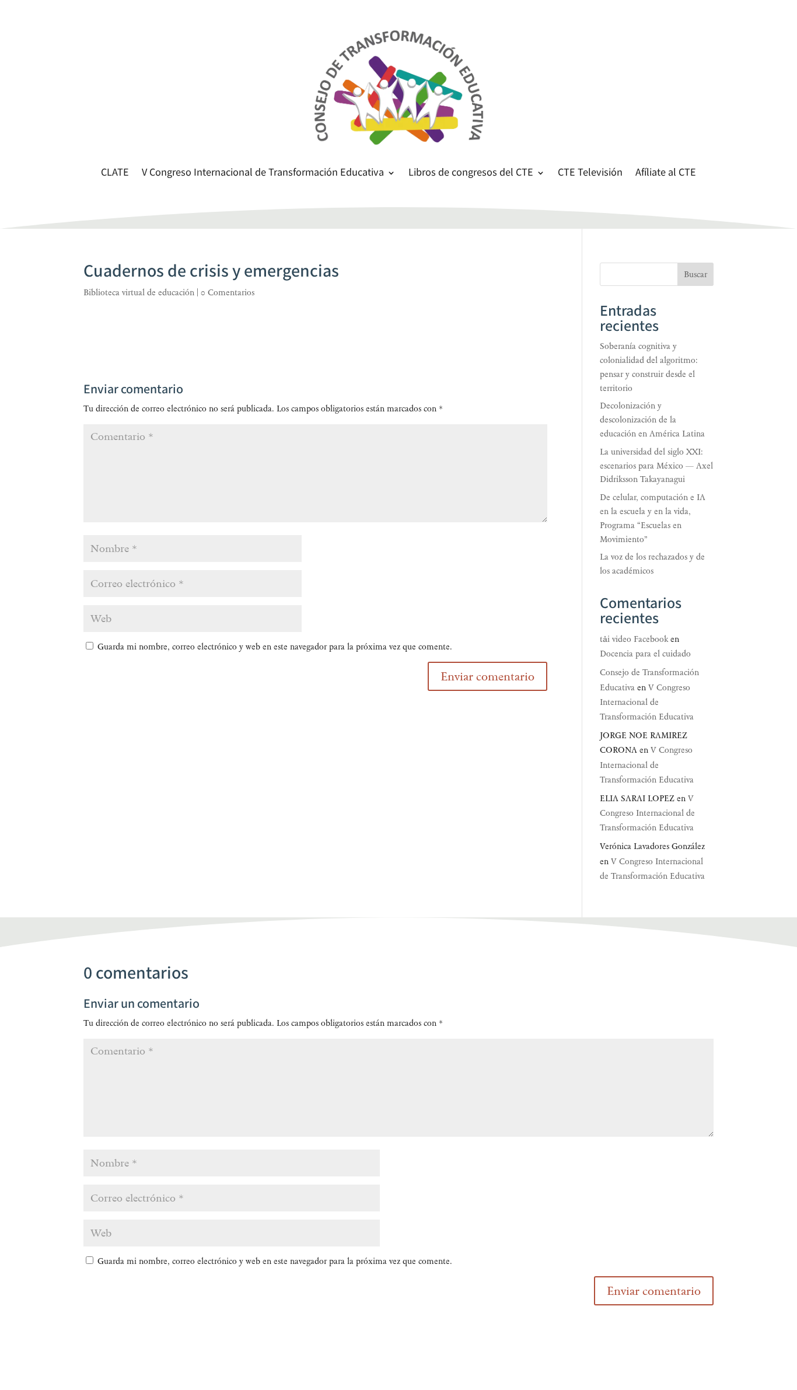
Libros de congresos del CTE (470, 174)
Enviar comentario (654, 1291)
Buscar (695, 275)
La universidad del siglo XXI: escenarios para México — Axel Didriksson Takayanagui (656, 466)
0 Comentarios (227, 293)
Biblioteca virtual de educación (138, 293)
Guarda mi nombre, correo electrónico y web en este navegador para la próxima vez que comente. (274, 647)
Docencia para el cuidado (645, 654)
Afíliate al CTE (665, 174)
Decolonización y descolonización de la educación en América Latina (652, 420)
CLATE (115, 174)
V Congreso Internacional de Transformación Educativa (263, 174)
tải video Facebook (634, 639)
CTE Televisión (590, 174)
